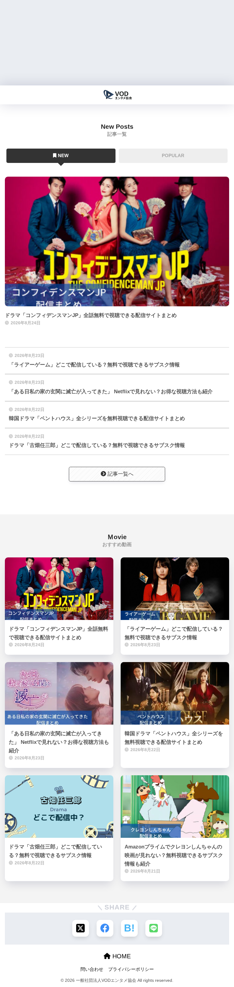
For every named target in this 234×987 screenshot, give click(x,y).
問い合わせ (91, 969)
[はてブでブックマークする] (129, 928)
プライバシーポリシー (131, 969)
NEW (63, 155)
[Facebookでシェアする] (105, 928)
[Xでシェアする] (80, 928)
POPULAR (173, 155)
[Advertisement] (117, 42)
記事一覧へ (120, 474)
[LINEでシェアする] (153, 928)
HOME (121, 956)
